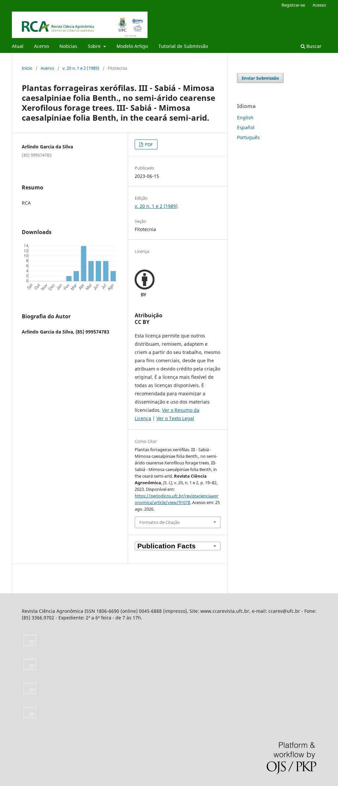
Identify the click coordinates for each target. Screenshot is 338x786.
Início (27, 68)
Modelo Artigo (132, 46)
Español (245, 127)
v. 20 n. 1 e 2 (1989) (80, 68)
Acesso (319, 5)
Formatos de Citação (159, 522)
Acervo (41, 46)
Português (248, 137)
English (245, 117)
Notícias (68, 46)
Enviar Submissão (260, 78)
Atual (17, 46)
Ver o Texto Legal (175, 418)
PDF (148, 144)
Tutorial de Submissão (183, 46)
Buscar (313, 46)
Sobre (95, 46)
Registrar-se (293, 5)
